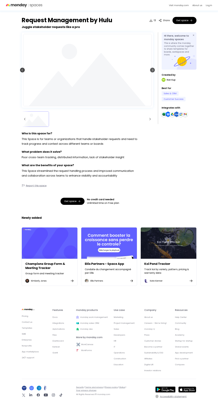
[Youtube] (46, 395)
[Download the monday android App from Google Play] (165, 390)
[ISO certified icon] (32, 388)
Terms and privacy (94, 387)
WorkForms (86, 350)
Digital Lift (148, 364)
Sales (116, 329)
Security (80, 387)
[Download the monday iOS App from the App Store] (187, 391)
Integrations (58, 323)
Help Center (181, 317)
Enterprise (27, 339)
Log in (209, 5)
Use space (49, 243)
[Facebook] (38, 395)
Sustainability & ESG (153, 352)
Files (54, 335)
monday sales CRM (89, 323)
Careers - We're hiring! (155, 323)
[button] (164, 20)
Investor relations (152, 370)
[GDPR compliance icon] (25, 388)
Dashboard (58, 340)
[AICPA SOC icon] (40, 388)
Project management (124, 323)
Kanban (56, 346)
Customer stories (152, 340)
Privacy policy (111, 387)
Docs (55, 317)
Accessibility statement (173, 396)
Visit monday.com (179, 5)
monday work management (94, 317)
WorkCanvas (87, 344)
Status (122, 387)
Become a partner (153, 346)
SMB (24, 333)
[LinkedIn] (30, 395)
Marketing (118, 317)
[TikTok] (61, 395)
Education (118, 364)
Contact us (27, 322)
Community (180, 323)
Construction (120, 358)
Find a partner (182, 358)
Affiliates (148, 358)
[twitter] (23, 395)
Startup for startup (184, 340)
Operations (119, 352)
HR (115, 340)
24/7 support (28, 357)
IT (114, 346)
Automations (58, 329)
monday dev (86, 329)
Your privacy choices (86, 390)
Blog (177, 329)
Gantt (55, 352)
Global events (182, 346)
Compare (179, 364)
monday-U (149, 329)
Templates (27, 328)
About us (197, 5)
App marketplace (30, 351)
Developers (119, 335)
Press (146, 335)
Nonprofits (27, 345)
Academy (179, 335)
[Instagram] (53, 395)
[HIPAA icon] (45, 388)
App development (184, 352)
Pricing (25, 316)
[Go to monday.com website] (28, 310)
